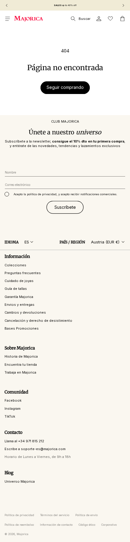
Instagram (13, 408)
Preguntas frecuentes (23, 273)
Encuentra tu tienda (21, 364)
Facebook (13, 400)
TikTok (10, 416)
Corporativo (109, 524)
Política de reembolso (19, 524)
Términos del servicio (54, 515)
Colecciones (15, 265)
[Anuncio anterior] (6, 5)
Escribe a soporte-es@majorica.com (35, 449)
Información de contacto (56, 524)
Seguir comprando (65, 87)
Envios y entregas (19, 304)
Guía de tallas (16, 289)
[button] (7, 18)
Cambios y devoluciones (25, 312)
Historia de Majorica (21, 356)
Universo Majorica (20, 481)
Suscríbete (65, 207)
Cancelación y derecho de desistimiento (38, 320)
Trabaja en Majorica (20, 372)
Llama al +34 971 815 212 (24, 441)
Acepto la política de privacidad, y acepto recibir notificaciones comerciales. (65, 194)
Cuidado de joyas (19, 281)
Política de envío (86, 515)
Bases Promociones (22, 328)
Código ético (87, 524)
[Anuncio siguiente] (123, 5)
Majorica (22, 534)
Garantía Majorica (19, 297)
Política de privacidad (19, 515)
